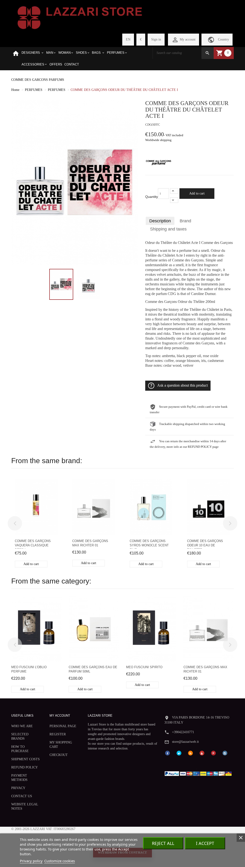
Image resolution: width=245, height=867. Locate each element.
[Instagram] (225, 753)
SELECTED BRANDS (19, 736)
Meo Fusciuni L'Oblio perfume (29, 669)
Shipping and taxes (168, 229)
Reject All (163, 843)
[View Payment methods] (199, 772)
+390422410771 (183, 732)
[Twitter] (179, 753)
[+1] (174, 191)
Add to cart (197, 193)
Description (160, 220)
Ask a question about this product (182, 385)
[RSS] (190, 753)
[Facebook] (167, 753)
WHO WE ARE (22, 726)
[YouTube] (202, 753)
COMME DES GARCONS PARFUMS (37, 80)
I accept (205, 843)
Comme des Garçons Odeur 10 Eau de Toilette (205, 544)
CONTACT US (21, 796)
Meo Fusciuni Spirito (144, 667)
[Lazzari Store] (79, 17)
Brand (185, 220)
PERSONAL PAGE (63, 726)
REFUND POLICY (24, 767)
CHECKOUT (59, 755)
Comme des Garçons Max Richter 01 (90, 543)
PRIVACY (18, 788)
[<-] (15, 523)
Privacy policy (31, 860)
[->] (230, 523)
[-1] (174, 200)
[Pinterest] (213, 753)
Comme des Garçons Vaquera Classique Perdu (33, 544)
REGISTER (58, 734)
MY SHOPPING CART (61, 745)
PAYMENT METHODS (19, 778)
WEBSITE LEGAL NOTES (24, 806)
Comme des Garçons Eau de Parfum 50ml (93, 669)
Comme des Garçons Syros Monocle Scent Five (149, 544)
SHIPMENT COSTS (25, 759)
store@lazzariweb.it (185, 741)
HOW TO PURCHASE (20, 749)
